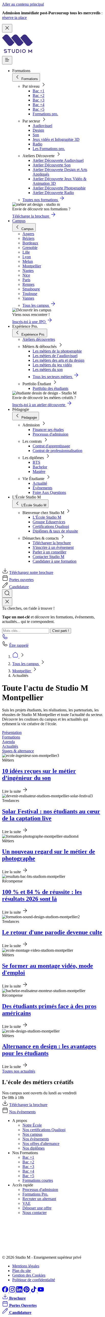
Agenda (8, 742)
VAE (26, 1203)
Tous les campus (26, 664)
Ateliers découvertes (38, 339)
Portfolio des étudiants (50, 388)
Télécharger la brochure (52, 543)
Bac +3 (38, 100)
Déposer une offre (36, 1208)
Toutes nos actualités (18, 1071)
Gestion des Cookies (28, 1275)
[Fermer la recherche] (7, 602)
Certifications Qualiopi (51, 526)
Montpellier (22, 671)
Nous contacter (34, 1212)
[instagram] (12, 1291)
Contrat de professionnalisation (57, 450)
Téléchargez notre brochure (31, 572)
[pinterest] (27, 1291)
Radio (37, 144)
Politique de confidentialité (33, 1280)
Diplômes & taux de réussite (55, 531)
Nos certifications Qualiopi (43, 1130)
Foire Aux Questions (49, 492)
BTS (36, 462)
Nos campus (32, 1134)
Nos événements (22, 1112)
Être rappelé (19, 645)
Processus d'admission (50, 434)
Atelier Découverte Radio (53, 192)
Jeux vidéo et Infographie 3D (56, 139)
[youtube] (41, 1291)
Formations (11, 737)
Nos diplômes (33, 1148)
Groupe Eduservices (49, 522)
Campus (18, 221)
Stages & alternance (18, 751)
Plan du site (21, 1270)
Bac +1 (38, 91)
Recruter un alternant (39, 1199)
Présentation (12, 732)
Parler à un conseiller (49, 552)
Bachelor (40, 467)
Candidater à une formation (54, 561)
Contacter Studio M (48, 556)
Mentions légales (25, 1266)
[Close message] (7, 28)
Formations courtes (37, 1180)
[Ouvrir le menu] (7, 60)
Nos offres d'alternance (40, 1143)
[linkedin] (19, 1291)
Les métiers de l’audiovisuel (55, 356)
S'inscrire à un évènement (53, 547)
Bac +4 (38, 105)
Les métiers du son (48, 369)
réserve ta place (14, 17)
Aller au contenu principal (23, 4)
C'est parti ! (60, 631)
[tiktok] (34, 1291)
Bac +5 (38, 109)
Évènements (42, 488)
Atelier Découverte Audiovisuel (58, 160)
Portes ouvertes (21, 579)
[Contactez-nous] (5, 638)
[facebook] (5, 1291)
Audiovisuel (42, 125)
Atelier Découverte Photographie (59, 188)
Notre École (32, 1125)
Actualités (10, 746)
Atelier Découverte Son (52, 165)
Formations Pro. (35, 1194)
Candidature (19, 587)
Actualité (40, 483)
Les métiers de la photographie (57, 351)
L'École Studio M (47, 517)
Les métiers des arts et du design (58, 360)
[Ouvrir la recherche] (7, 593)
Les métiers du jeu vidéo (52, 365)
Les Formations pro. (49, 148)
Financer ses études (48, 429)
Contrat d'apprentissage (51, 446)
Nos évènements (35, 1139)
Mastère (39, 471)
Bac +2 (38, 95)
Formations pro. (45, 114)
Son (36, 135)
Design (38, 130)
